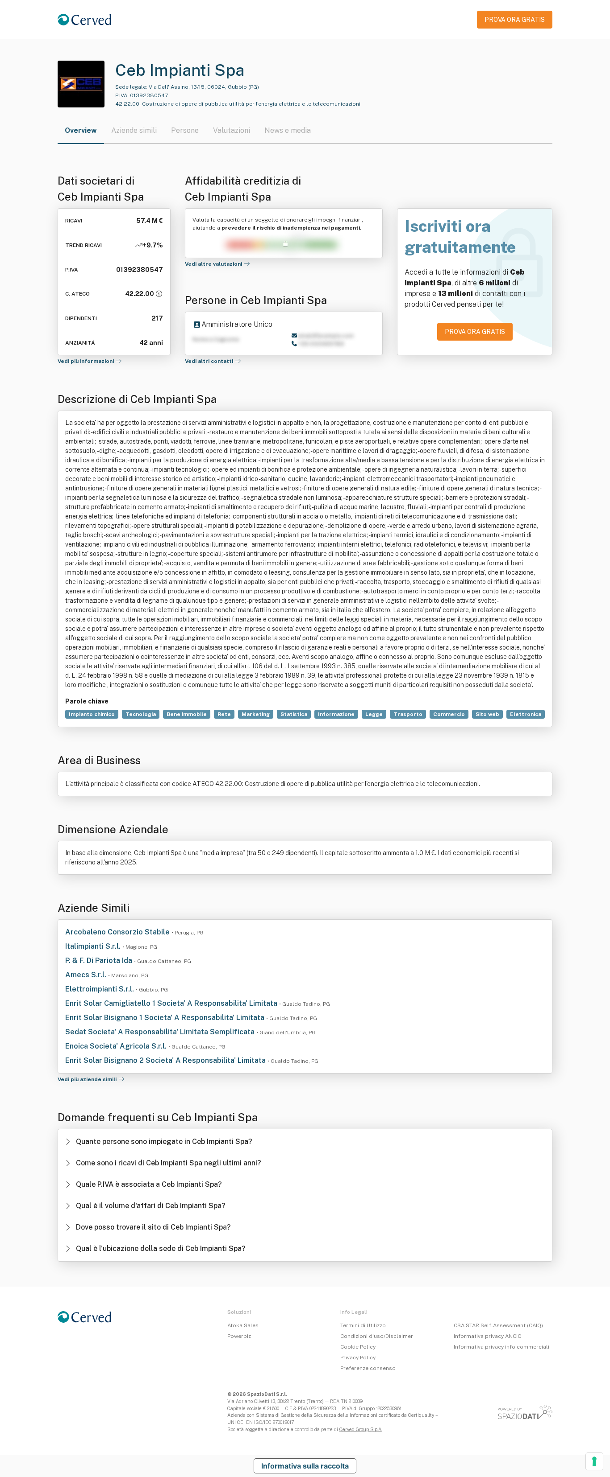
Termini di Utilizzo (363, 1325)
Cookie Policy (358, 1347)
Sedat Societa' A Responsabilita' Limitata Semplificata (160, 1032)
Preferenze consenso (368, 1368)
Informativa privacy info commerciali (501, 1347)
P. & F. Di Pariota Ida (99, 960)
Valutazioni (231, 130)
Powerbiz (239, 1336)
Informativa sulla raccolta (305, 1465)
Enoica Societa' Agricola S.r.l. (116, 1046)
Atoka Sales (243, 1325)
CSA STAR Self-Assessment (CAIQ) (498, 1325)
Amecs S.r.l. (86, 975)
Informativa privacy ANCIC (487, 1336)
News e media (287, 130)
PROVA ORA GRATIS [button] (515, 19)
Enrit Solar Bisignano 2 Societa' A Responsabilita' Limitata (166, 1060)
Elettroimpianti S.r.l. (100, 989)
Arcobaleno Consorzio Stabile (118, 932)
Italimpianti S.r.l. (93, 946)
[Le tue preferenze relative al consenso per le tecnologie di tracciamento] (594, 1461)
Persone (185, 130)
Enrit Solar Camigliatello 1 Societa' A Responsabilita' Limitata (172, 1003)
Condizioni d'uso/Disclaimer (376, 1336)
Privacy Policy (358, 1357)
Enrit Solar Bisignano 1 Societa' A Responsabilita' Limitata (165, 1017)
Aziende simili (134, 130)
